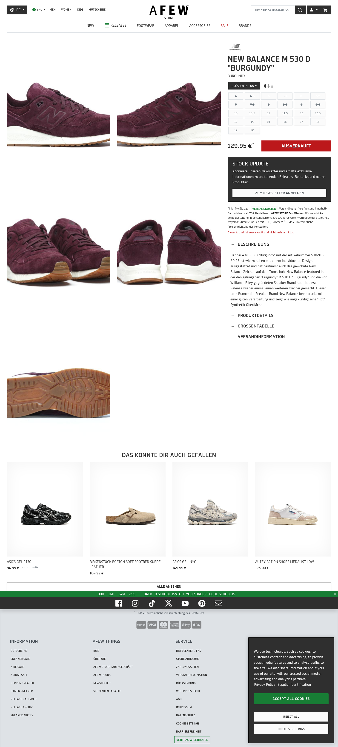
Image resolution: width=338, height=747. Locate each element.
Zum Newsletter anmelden (279, 193)
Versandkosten (264, 208)
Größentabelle (255, 326)
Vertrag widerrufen (192, 739)
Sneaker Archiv (22, 715)
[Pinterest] (202, 603)
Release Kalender (24, 699)
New (90, 25)
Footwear (145, 25)
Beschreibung (253, 244)
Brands (245, 25)
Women (66, 9)
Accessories (199, 25)
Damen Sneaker (22, 691)
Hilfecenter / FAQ (188, 650)
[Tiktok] (152, 603)
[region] (291, 690)
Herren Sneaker (22, 683)
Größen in (243, 86)
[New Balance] (235, 47)
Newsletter (102, 683)
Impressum (184, 707)
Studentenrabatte (107, 691)
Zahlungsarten (187, 667)
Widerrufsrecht (188, 691)
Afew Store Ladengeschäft (113, 667)
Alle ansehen (169, 586)
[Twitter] (169, 603)
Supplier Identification (294, 684)
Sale (225, 25)
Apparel (172, 25)
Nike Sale (17, 667)
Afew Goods (102, 675)
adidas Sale (19, 675)
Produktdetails (255, 315)
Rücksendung (186, 683)
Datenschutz (185, 715)
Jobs (96, 650)
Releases (118, 25)
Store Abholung (188, 658)
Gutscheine (97, 9)
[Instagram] (136, 603)
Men (52, 9)
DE (18, 10)
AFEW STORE (169, 10)
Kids (80, 9)
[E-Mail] (219, 603)
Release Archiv (22, 707)
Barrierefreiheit (188, 731)
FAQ (39, 9)
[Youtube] (185, 603)
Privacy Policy (264, 684)
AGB (179, 699)
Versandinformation (261, 336)
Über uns (99, 658)
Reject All (291, 716)
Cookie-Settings (188, 723)
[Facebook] (119, 603)
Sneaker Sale (20, 658)
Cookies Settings (291, 729)
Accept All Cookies (291, 699)
